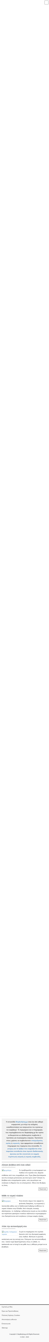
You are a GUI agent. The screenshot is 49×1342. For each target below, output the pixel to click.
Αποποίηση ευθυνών (9, 1319)
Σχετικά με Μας (7, 1307)
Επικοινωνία (6, 1324)
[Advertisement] (24, 1280)
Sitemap (5, 1328)
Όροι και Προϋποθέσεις (10, 1311)
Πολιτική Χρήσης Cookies (11, 1315)
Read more (42, 1189)
